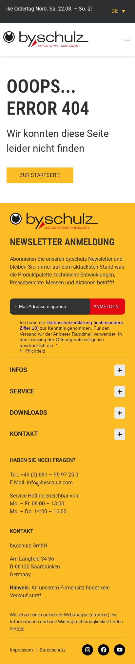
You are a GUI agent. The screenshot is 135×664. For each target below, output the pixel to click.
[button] (126, 39)
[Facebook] (103, 649)
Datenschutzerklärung (69, 322)
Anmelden (106, 306)
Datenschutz (53, 650)
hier (20, 628)
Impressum (21, 650)
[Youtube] (119, 649)
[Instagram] (87, 649)
